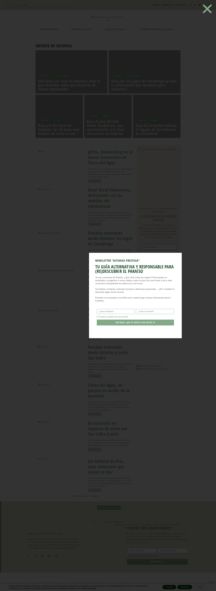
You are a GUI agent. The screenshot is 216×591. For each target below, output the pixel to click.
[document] (108, 295)
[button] (207, 9)
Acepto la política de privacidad (113, 317)
